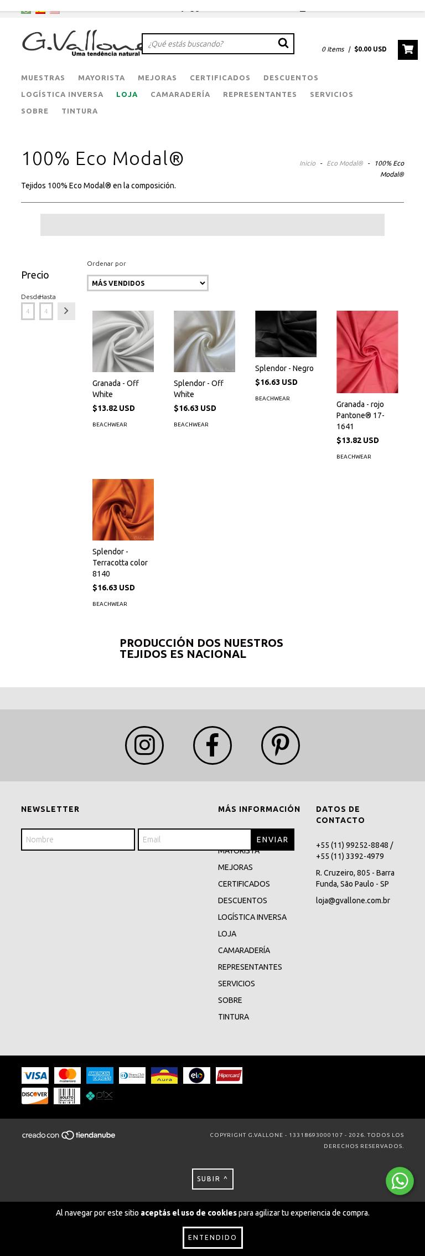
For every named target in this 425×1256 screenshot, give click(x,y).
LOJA (127, 94)
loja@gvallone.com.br (353, 900)
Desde (28, 296)
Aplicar (66, 311)
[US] (55, 11)
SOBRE (35, 111)
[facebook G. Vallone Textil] (212, 745)
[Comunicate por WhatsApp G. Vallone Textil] (400, 1181)
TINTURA (79, 111)
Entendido (212, 1237)
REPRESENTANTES (260, 94)
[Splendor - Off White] (204, 341)
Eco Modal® (344, 163)
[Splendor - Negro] (286, 334)
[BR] (26, 11)
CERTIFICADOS (220, 77)
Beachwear (109, 424)
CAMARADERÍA (180, 94)
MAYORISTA (101, 77)
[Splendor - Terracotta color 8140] (123, 510)
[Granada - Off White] (123, 341)
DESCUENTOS (291, 77)
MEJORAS (157, 77)
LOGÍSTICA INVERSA (62, 94)
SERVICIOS (332, 94)
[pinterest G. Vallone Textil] (280, 745)
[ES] (40, 11)
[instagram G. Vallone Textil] (144, 745)
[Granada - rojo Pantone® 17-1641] (367, 352)
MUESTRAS (43, 77)
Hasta (46, 296)
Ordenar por (106, 263)
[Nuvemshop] (69, 1138)
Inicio (307, 163)
